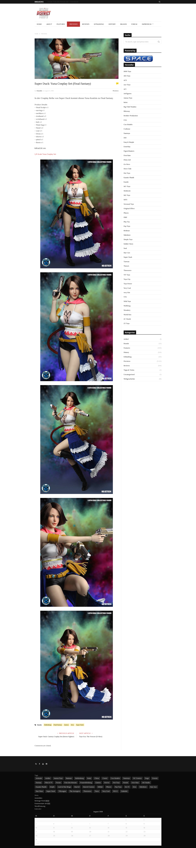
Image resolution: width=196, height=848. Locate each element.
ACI (125, 89)
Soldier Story (128, 244)
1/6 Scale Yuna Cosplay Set (45, 154)
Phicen (126, 213)
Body (89, 778)
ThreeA (126, 266)
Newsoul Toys (129, 204)
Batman (69, 778)
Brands (123, 24)
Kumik (126, 182)
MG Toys (127, 195)
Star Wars (39, 791)
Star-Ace (127, 253)
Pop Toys (127, 226)
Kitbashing (99, 24)
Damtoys (127, 133)
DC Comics (137, 778)
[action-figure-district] (45, 12)
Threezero (127, 270)
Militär (100, 787)
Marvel (77, 787)
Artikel (126, 339)
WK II (115, 791)
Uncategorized (129, 374)
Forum (134, 24)
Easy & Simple (129, 142)
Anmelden (38, 798)
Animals (39, 778)
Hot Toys (127, 173)
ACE (125, 80)
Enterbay (127, 147)
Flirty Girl (127, 160)
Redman (127, 231)
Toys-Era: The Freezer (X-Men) (90, 737)
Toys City (127, 279)
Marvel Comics (88, 787)
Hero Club (127, 169)
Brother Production (131, 116)
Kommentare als (42, 803)
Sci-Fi (127, 787)
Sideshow (127, 235)
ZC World (127, 319)
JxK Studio (146, 783)
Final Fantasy (58, 725)
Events (154, 778)
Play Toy (127, 222)
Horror (106, 783)
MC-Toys (127, 186)
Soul (125, 248)
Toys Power (128, 284)
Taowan (126, 262)
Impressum (146, 24)
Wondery (127, 310)
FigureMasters (129, 151)
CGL (125, 120)
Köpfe (52, 787)
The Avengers (75, 791)
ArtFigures (127, 94)
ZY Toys (126, 323)
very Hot (127, 292)
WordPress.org (40, 806)
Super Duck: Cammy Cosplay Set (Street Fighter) (56, 737)
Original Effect (129, 208)
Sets (72, 725)
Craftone (127, 129)
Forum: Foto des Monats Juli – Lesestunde (63, 2)
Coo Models (128, 124)
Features (61, 24)
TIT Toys (127, 275)
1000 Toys (127, 71)
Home (39, 24)
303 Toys (127, 76)
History (112, 24)
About (49, 24)
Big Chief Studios (130, 107)
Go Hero (127, 164)
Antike (47, 778)
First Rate (127, 155)
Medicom (127, 191)
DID (125, 138)
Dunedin (39, 91)
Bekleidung (47, 725)
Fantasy (38, 783)
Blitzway (127, 111)
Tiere (97, 791)
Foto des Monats (70, 783)
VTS (125, 297)
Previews (73, 24)
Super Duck (79, 725)
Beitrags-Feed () (42, 801)
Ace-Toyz (127, 85)
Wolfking (127, 306)
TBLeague (62, 791)
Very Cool (127, 288)
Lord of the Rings (64, 787)
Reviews (85, 24)
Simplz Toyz (128, 239)
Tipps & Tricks (129, 370)
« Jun (37, 844)
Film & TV (48, 783)
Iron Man (135, 783)
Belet (125, 102)
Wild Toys (127, 301)
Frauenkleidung (86, 783)
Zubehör (124, 791)
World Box (127, 315)
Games (66, 725)
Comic (105, 778)
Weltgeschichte (129, 379)
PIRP (125, 217)
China (97, 778)
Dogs (147, 778)
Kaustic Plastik (129, 178)
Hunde (125, 783)
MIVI (125, 200)
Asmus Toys (128, 98)
